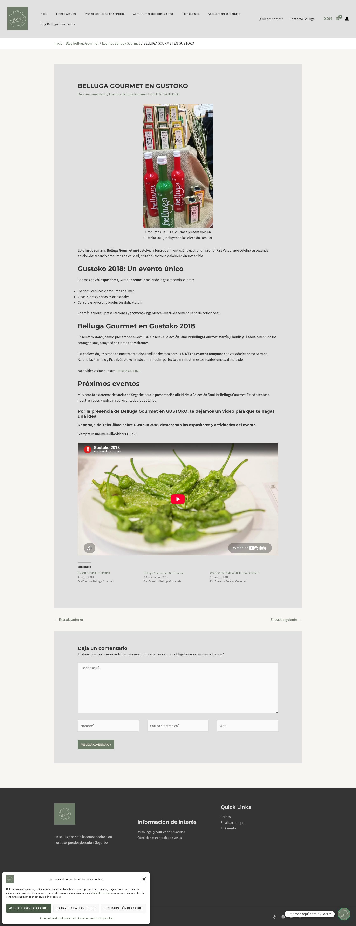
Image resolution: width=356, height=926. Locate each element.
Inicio (43, 14)
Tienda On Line (66, 14)
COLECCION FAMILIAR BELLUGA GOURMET (235, 573)
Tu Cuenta (228, 828)
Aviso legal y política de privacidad (58, 918)
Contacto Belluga (302, 19)
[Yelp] (274, 917)
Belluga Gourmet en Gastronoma (164, 573)
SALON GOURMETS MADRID (94, 573)
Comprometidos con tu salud (153, 14)
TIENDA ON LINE (128, 371)
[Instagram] (300, 917)
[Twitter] (291, 917)
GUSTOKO (176, 411)
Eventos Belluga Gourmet (128, 94)
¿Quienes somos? (271, 19)
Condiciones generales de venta (159, 837)
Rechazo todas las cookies (76, 908)
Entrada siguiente (286, 619)
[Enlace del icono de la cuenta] (347, 19)
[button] (144, 879)
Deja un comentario (92, 94)
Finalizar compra (233, 822)
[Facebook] (283, 917)
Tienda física (191, 14)
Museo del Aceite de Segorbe (105, 14)
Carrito (226, 817)
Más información (101, 892)
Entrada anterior (69, 619)
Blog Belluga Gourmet (55, 24)
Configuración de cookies (123, 908)
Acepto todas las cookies (28, 908)
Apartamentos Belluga (224, 14)
